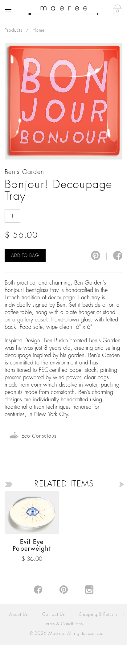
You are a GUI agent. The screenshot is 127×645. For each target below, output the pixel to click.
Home (39, 30)
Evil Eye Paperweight (32, 545)
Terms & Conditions (63, 624)
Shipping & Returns (98, 614)
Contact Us (53, 614)
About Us (18, 614)
